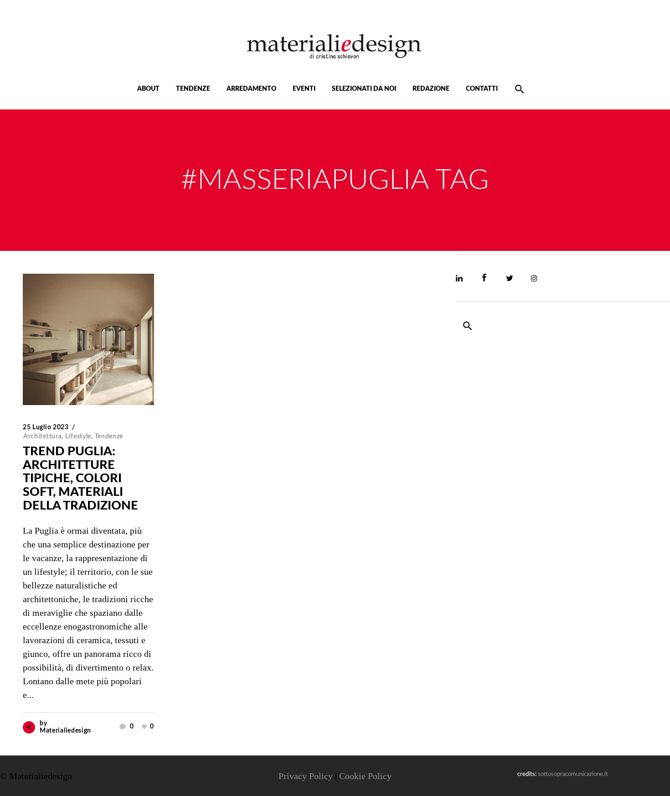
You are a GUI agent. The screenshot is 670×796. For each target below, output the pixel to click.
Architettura (42, 436)
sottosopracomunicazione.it (573, 774)
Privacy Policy (305, 776)
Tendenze (109, 436)
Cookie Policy (365, 776)
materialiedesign (65, 731)
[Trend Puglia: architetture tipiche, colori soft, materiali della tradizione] (88, 339)
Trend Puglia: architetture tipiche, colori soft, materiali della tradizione (80, 478)
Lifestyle (78, 436)
